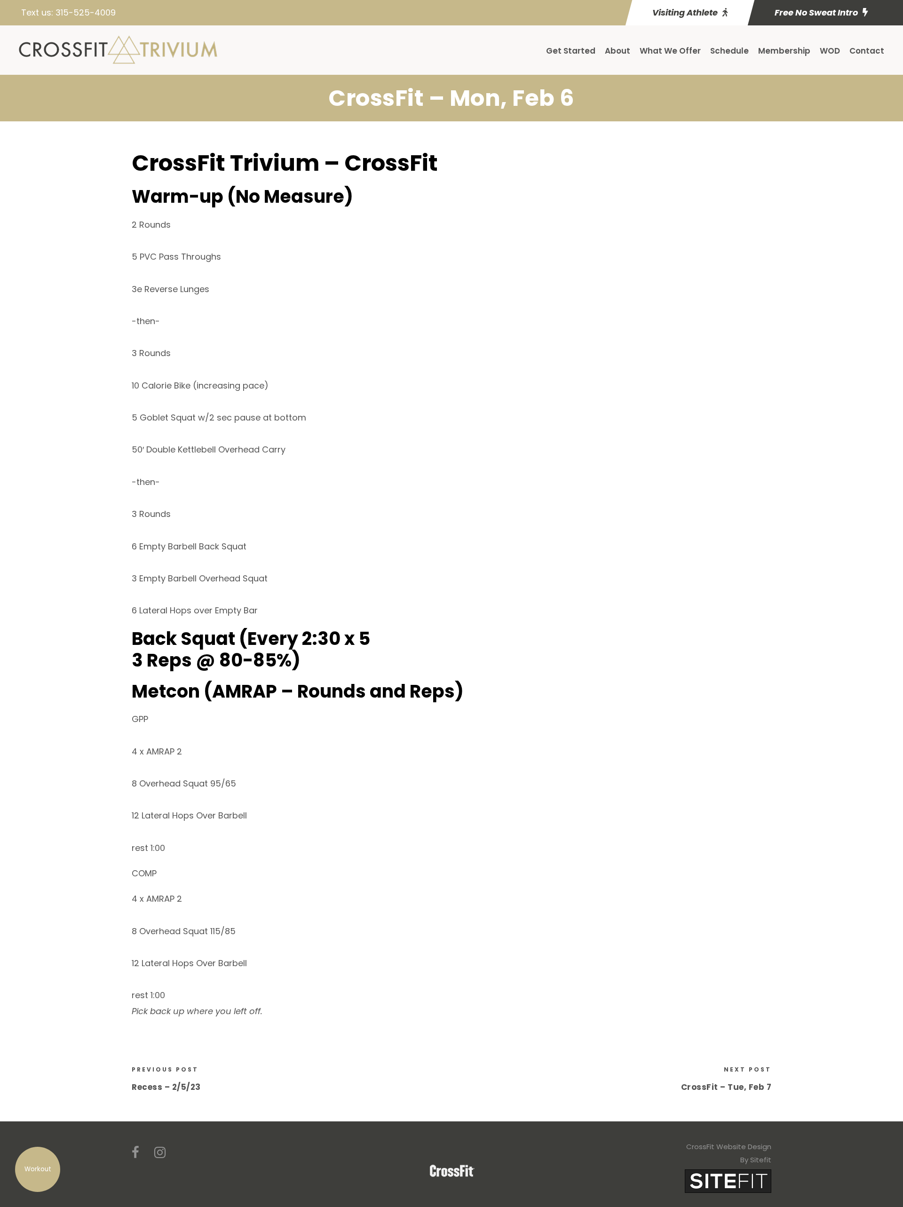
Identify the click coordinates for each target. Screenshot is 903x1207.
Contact (866, 50)
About (617, 50)
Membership (784, 50)
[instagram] (160, 1152)
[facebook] (135, 1152)
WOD (830, 50)
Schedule (729, 50)
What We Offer (670, 50)
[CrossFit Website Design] (728, 1180)
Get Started (570, 50)
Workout (37, 1169)
